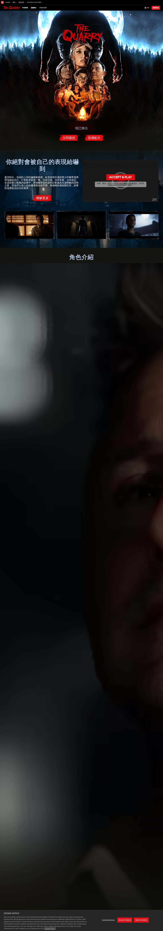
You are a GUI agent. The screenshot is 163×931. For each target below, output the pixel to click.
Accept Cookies (125, 920)
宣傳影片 (94, 138)
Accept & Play (120, 177)
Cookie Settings (108, 920)
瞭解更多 (42, 198)
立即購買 (69, 138)
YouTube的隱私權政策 (127, 183)
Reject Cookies (141, 920)
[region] (81, 920)
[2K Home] (2, 2)
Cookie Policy (50, 928)
